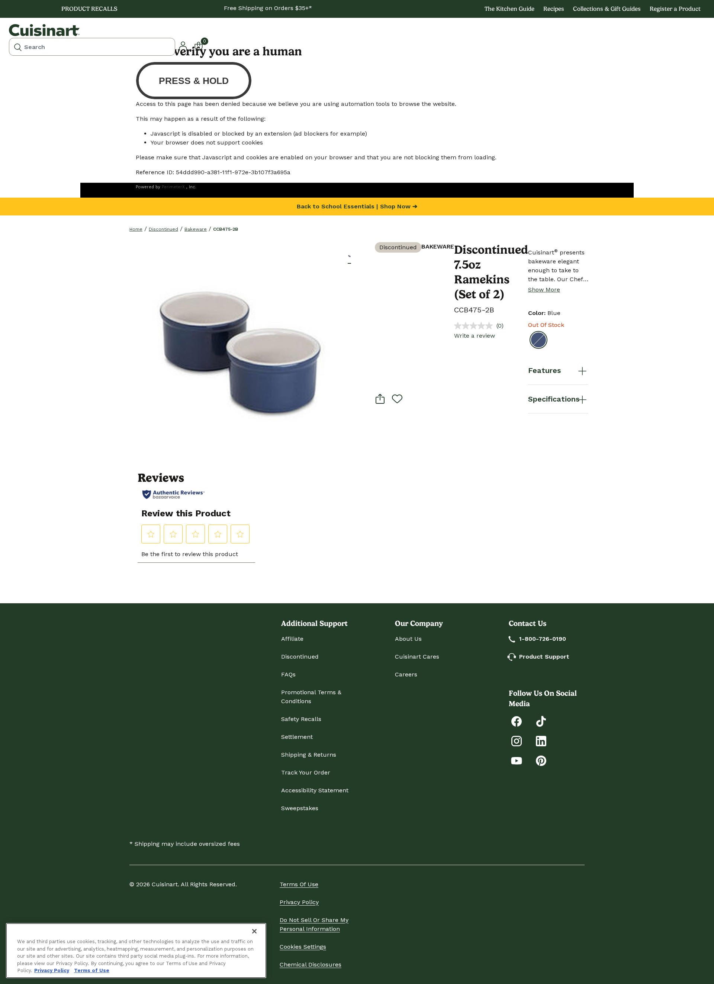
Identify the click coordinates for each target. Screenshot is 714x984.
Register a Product (675, 8)
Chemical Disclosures (310, 964)
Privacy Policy (299, 902)
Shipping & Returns (308, 754)
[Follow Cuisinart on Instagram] (517, 740)
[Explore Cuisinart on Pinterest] (541, 760)
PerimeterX (173, 187)
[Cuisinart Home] (44, 30)
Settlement (297, 736)
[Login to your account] (183, 45)
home (135, 229)
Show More (544, 289)
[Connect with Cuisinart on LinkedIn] (541, 740)
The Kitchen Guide (509, 8)
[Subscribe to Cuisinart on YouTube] (517, 760)
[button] (349, 255)
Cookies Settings (303, 946)
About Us (408, 638)
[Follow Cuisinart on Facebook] (517, 720)
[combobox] (92, 47)
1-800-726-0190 (542, 638)
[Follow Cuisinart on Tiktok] (541, 720)
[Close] (254, 931)
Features (544, 370)
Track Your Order (305, 772)
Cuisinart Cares (417, 656)
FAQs (288, 674)
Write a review (474, 335)
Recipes (553, 8)
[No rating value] (475, 326)
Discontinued (163, 229)
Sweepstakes (299, 808)
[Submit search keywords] (18, 47)
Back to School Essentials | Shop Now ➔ (357, 206)
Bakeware (195, 229)
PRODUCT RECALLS (89, 8)
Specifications (553, 398)
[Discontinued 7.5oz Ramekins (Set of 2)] (238, 351)
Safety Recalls (301, 718)
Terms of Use (299, 884)
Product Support (544, 656)
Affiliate (292, 638)
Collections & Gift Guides (607, 8)
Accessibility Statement (314, 790)
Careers (406, 674)
